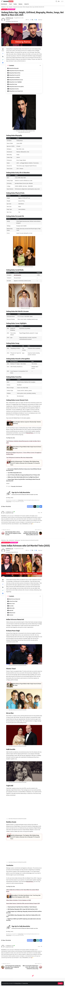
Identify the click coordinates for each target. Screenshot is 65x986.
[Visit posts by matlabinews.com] (3, 20)
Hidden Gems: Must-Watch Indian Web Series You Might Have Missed (23, 477)
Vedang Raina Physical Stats (14, 72)
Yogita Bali (11, 610)
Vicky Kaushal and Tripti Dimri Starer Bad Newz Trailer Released (22, 907)
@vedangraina (17, 275)
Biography (13, 486)
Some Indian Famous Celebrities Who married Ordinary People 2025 (23, 903)
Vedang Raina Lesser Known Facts (16, 91)
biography (4, 9)
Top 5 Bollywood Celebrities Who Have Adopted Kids (19, 457)
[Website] (41, 513)
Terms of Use (25, 983)
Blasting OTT (11, 976)
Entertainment (11, 9)
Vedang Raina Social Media (14, 77)
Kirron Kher (11, 605)
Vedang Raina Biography (14, 68)
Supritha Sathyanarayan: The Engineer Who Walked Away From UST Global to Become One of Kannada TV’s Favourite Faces (25, 463)
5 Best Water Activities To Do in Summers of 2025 (18, 900)
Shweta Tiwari (12, 603)
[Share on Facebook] (30, 20)
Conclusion (11, 615)
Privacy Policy (18, 983)
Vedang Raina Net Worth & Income (16, 79)
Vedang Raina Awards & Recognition (16, 86)
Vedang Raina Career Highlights (15, 82)
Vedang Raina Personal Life (14, 75)
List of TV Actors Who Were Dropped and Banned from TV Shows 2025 (24, 475)
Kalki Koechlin (11, 608)
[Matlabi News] (8, 1)
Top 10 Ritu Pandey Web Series (15, 472)
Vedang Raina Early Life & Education (16, 70)
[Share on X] (32, 20)
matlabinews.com (9, 17)
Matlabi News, (29, 433)
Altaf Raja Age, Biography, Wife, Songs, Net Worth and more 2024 (23, 909)
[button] (60, 983)
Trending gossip (5, 542)
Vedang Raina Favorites (14, 88)
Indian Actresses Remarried (14, 599)
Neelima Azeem (12, 612)
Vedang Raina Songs (13, 84)
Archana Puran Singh (13, 601)
